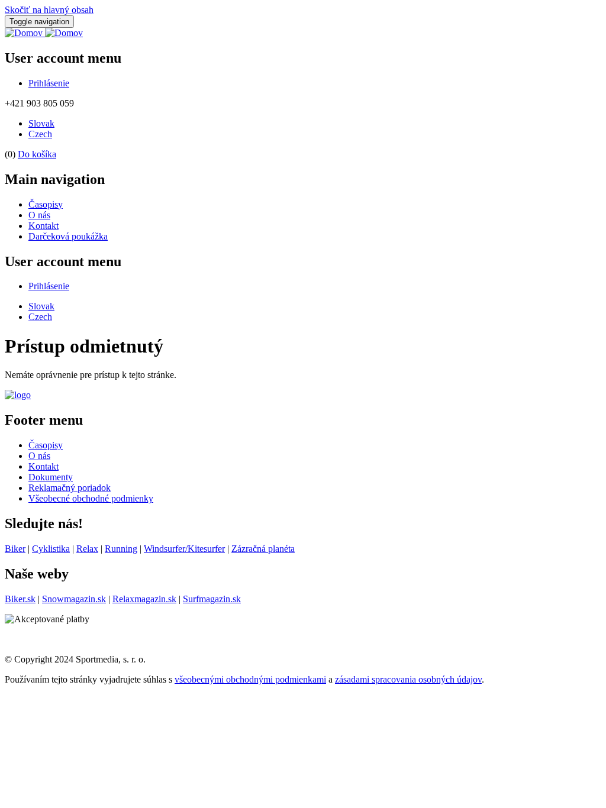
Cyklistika (51, 549)
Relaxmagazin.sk (144, 599)
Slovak (41, 123)
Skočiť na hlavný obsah (49, 10)
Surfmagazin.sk (212, 599)
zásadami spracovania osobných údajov (408, 679)
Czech (40, 134)
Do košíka (37, 154)
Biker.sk (20, 599)
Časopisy (45, 204)
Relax (87, 549)
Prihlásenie (48, 83)
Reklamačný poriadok (69, 488)
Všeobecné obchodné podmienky (90, 498)
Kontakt (43, 226)
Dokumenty (50, 477)
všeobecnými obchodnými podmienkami (250, 679)
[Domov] (44, 33)
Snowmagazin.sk (74, 599)
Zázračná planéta (263, 549)
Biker (15, 549)
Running (121, 549)
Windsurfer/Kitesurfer (184, 549)
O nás (39, 215)
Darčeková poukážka (68, 236)
